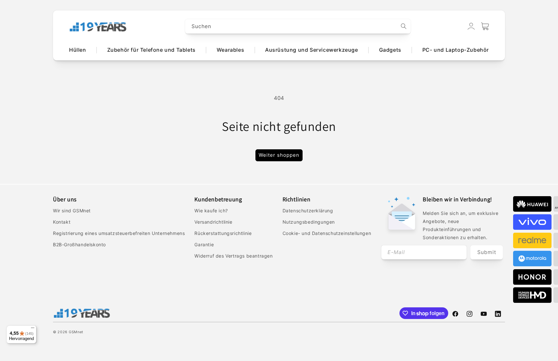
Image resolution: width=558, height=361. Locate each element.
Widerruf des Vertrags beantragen (233, 256)
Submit (486, 252)
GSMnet (76, 332)
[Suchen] (404, 26)
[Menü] (32, 329)
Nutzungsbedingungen (309, 222)
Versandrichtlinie (213, 222)
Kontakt (61, 222)
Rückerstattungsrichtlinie (223, 233)
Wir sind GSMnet (72, 210)
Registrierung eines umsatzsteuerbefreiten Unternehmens (119, 233)
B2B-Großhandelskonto (79, 244)
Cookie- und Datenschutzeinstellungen (327, 233)
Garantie (204, 244)
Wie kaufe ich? (211, 210)
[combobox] (298, 26)
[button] (485, 26)
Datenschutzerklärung (308, 210)
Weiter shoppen (279, 155)
